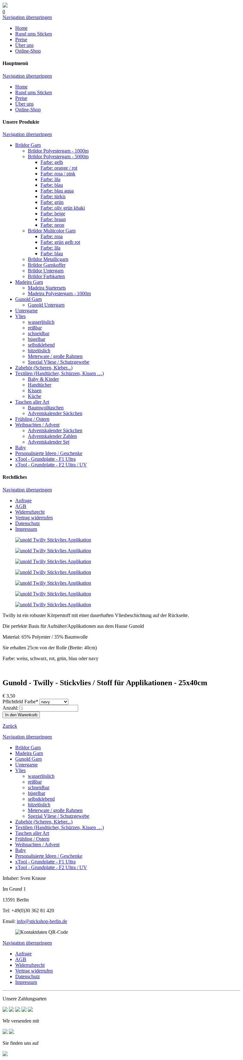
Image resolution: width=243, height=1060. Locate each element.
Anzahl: (10, 708)
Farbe (20, 701)
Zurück (10, 726)
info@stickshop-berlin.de (42, 921)
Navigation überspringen (27, 17)
